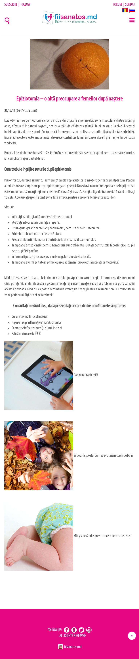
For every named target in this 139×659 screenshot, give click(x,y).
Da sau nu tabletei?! (85, 375)
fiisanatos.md (72, 647)
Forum (117, 5)
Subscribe (10, 5)
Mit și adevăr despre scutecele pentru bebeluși (102, 536)
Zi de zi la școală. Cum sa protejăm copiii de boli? (103, 456)
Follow (25, 5)
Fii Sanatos (69, 18)
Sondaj (130, 5)
